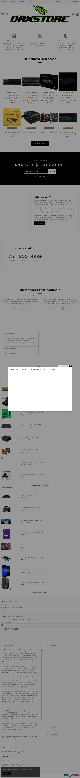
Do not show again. (65, 366)
